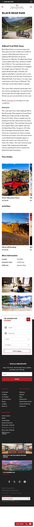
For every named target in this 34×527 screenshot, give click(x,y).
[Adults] (17, 339)
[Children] (17, 345)
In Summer (5, 392)
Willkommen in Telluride (6, 433)
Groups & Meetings (24, 404)
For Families (5, 397)
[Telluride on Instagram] (19, 482)
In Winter (4, 394)
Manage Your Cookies (16, 493)
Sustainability (5, 420)
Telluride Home (17, 7)
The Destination (6, 399)
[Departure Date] (17, 333)
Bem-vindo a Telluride (8, 430)
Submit (17, 379)
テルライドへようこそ (8, 427)
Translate (17, 501)
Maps (20, 397)
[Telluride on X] (14, 482)
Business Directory (7, 423)
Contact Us (22, 406)
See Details (5, 200)
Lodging (4, 404)
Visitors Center (6, 416)
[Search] (2, 7)
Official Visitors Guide (25, 401)
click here (10, 100)
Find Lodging (17, 351)
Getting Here (23, 399)
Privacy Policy (5, 493)
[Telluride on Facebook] (9, 482)
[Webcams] (31, 2)
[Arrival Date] (17, 327)
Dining (4, 401)
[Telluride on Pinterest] (25, 482)
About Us (4, 406)
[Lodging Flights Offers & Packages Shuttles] (28, 319)
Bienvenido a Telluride (8, 425)
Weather (21, 394)
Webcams (22, 392)
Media (3, 418)
